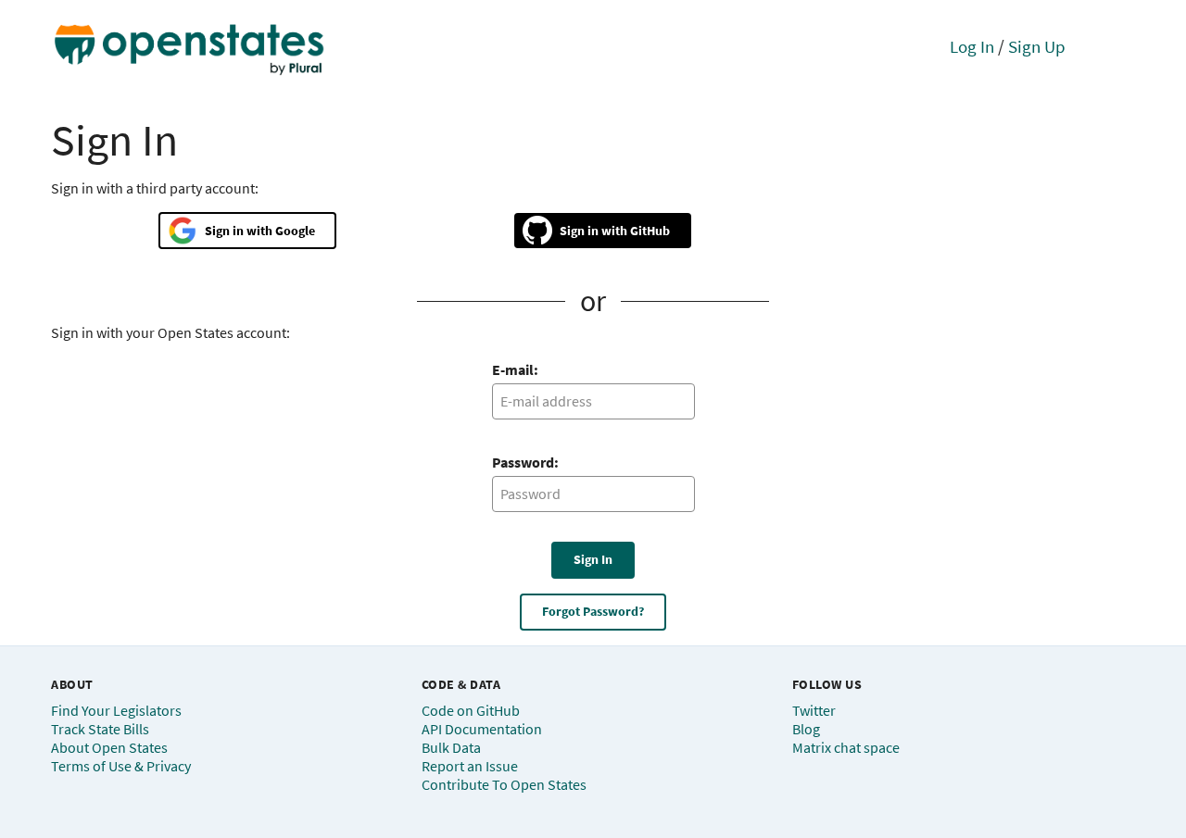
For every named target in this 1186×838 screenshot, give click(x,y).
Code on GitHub (471, 710)
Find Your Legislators (116, 710)
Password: (525, 462)
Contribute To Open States (504, 784)
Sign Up (1037, 46)
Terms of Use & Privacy (121, 766)
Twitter (814, 710)
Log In (972, 46)
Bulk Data (451, 747)
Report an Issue (470, 766)
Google (295, 230)
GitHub (650, 230)
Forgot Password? (593, 611)
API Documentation (482, 728)
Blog (806, 728)
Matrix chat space (846, 747)
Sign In (593, 559)
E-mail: (515, 369)
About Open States (109, 747)
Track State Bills (100, 728)
